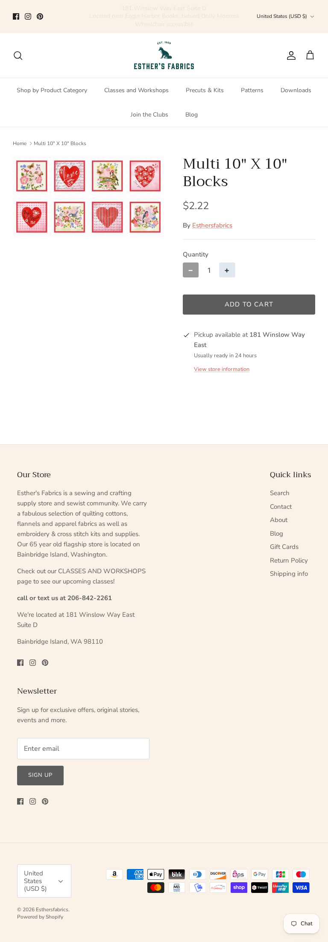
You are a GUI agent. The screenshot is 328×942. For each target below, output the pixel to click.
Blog (191, 115)
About (278, 520)
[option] (88, 196)
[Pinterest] (40, 16)
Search (280, 493)
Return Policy (289, 560)
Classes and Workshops (136, 90)
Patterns (252, 90)
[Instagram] (28, 16)
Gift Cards (284, 546)
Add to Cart (249, 304)
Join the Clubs (149, 115)
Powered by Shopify (40, 916)
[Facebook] (16, 16)
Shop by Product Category (52, 90)
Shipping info (289, 573)
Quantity (195, 254)
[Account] (289, 55)
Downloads (296, 90)
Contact (281, 506)
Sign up (40, 775)
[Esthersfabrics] (164, 55)
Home (19, 143)
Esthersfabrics (212, 225)
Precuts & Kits (205, 90)
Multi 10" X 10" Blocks (60, 143)
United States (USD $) (282, 16)
